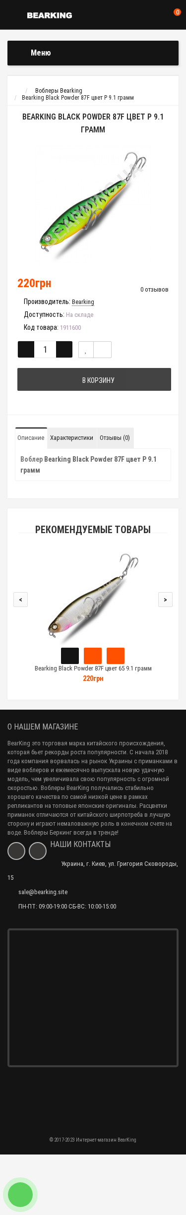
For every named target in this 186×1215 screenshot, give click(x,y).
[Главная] (16, 91)
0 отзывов (154, 289)
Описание (30, 437)
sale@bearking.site (42, 892)
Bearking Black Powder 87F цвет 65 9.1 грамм (93, 668)
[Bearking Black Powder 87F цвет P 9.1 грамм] (93, 204)
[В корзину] (70, 656)
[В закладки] (86, 349)
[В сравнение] (102, 349)
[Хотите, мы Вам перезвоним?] (20, 1194)
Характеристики (71, 437)
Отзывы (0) (115, 437)
